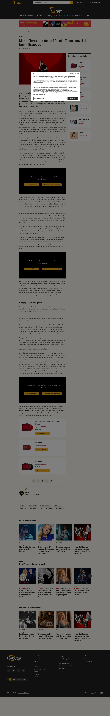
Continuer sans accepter (74, 73)
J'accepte (72, 98)
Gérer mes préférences (39, 98)
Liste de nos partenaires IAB (39, 94)
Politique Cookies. (72, 87)
